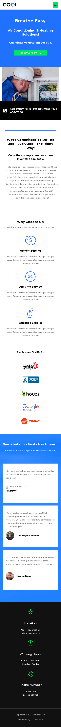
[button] (30, 53)
